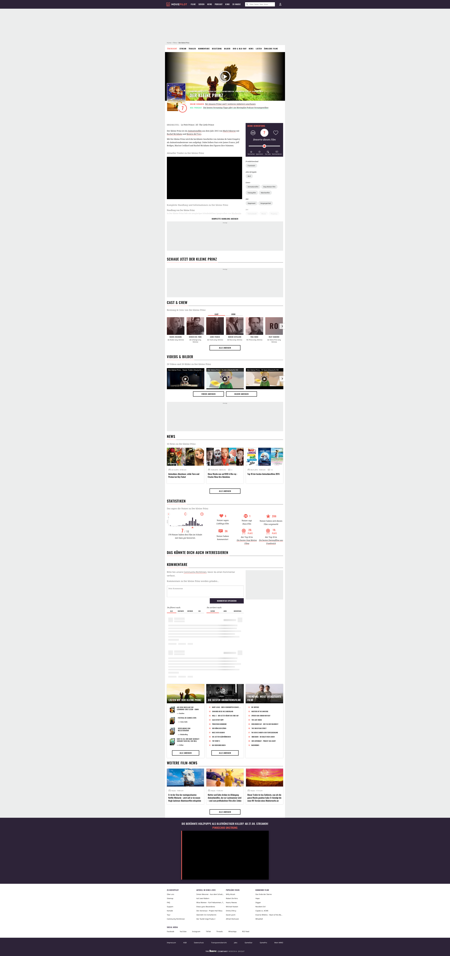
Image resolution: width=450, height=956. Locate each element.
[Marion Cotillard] (235, 326)
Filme (175, 43)
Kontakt (170, 911)
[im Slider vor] (282, 326)
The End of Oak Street (259, 728)
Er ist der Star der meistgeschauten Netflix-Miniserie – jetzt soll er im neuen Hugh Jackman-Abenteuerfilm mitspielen (184, 797)
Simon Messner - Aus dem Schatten (210, 894)
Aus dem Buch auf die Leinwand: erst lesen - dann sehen (188, 709)
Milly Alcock (230, 894)
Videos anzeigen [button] (208, 394)
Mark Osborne (229, 131)
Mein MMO (278, 942)
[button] (251, 152)
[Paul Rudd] (254, 326)
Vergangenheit (265, 203)
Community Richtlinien (176, 919)
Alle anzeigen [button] (225, 347)
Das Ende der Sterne (263, 894)
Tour (168, 915)
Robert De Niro (232, 898)
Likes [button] (225, 611)
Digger (258, 902)
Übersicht (172, 48)
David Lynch (230, 915)
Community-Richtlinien (195, 572)
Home (169, 43)
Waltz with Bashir (218, 732)
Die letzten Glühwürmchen (221, 737)
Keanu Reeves (231, 902)
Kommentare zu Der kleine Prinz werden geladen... (193, 581)
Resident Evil (260, 906)
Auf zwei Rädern (202, 898)
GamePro (263, 942)
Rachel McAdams (174, 134)
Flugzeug (274, 214)
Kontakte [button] (181, 611)
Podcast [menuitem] (219, 4)
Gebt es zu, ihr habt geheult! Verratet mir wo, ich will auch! (188, 741)
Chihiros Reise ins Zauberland (222, 711)
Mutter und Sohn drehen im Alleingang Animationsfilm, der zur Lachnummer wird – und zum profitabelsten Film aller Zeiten (224, 797)
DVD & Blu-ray (240, 48)
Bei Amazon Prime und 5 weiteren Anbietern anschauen (230, 104)
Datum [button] (213, 611)
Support (170, 906)
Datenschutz (199, 942)
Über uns (170, 894)
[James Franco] (215, 326)
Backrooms (255, 745)
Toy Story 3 (216, 741)
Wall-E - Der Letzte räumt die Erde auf (225, 715)
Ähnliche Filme (271, 48)
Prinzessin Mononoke (219, 724)
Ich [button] (199, 611)
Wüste (263, 214)
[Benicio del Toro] (195, 326)
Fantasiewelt (252, 214)
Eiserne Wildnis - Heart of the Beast (269, 915)
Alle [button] (171, 611)
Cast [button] (216, 314)
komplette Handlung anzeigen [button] (225, 218)
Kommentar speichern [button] (226, 600)
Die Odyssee (255, 707)
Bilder (227, 48)
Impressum (171, 942)
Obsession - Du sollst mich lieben (263, 737)
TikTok (208, 931)
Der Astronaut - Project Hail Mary (264, 741)
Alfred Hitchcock (232, 919)
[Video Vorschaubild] (264, 379)
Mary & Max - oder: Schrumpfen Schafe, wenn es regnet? (226, 707)
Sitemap (170, 898)
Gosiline (181, 713)
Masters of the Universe (259, 711)
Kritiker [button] (190, 611)
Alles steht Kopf (218, 720)
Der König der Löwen (219, 728)
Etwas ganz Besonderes (205, 906)
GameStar (248, 942)
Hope (257, 898)
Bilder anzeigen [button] (241, 394)
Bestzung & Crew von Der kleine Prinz (186, 310)
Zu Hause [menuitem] (236, 4)
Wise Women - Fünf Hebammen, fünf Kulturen (210, 902)
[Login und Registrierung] (280, 4)
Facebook (170, 931)
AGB (185, 942)
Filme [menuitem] (193, 4)
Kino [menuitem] (227, 4)
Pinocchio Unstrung (225, 827)
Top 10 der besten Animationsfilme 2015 (263, 473)
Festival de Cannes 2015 (187, 718)
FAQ (168, 902)
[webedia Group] (225, 951)
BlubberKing (184, 734)
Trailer (192, 48)
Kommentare (204, 48)
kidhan (181, 745)
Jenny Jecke (184, 722)
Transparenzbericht (219, 942)
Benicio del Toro (194, 134)
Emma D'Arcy (231, 911)
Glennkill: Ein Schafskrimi (206, 915)
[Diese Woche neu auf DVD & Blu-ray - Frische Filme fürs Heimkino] (225, 457)
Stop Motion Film (269, 187)
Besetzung (217, 48)
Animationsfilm (253, 187)
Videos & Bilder (180, 356)
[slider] (264, 146)
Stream (183, 48)
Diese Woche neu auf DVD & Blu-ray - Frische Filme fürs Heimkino (223, 475)
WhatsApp (232, 931)
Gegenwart (251, 203)
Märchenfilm (265, 193)
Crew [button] (233, 314)
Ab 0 (249, 176)
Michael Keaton (232, 906)
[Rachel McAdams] (175, 326)
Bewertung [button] (237, 611)
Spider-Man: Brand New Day (260, 715)
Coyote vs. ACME (261, 911)
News (251, 48)
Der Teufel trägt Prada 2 (205, 919)
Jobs (235, 942)
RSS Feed (245, 931)
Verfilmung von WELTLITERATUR (184, 729)
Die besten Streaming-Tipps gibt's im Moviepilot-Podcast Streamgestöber (236, 107)
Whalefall (259, 919)
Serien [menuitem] (201, 4)
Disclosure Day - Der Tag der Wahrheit (264, 724)
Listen (259, 48)
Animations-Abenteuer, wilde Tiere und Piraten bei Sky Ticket (183, 475)
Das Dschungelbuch (219, 745)
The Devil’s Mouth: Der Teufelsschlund (264, 732)
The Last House (257, 720)
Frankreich (251, 166)
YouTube (183, 931)
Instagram (196, 931)
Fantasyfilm (252, 193)
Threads (219, 931)
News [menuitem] (209, 4)
